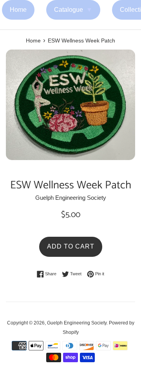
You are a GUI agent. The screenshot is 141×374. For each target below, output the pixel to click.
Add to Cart (70, 246)
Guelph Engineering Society (77, 323)
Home (18, 9)
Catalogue (73, 9)
